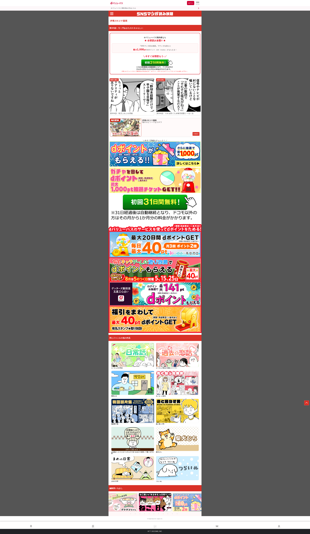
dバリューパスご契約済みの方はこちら (123, 8)
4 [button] (144, 514)
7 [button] (158, 514)
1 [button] (130, 514)
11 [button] (177, 514)
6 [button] (154, 514)
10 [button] (172, 514)
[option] (121, 502)
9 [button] (168, 514)
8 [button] (163, 514)
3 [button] (140, 514)
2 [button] (135, 514)
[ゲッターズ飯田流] (155, 293)
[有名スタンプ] (155, 319)
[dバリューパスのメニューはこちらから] (197, 3)
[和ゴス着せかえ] (155, 244)
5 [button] (149, 514)
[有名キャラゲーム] (155, 269)
